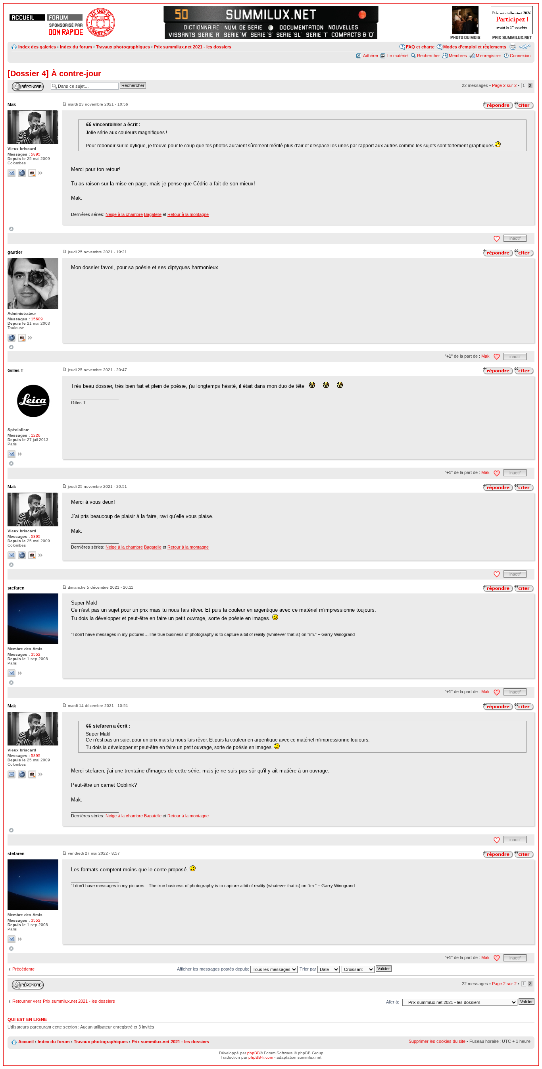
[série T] (317, 34)
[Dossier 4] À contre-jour (54, 73)
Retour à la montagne (188, 214)
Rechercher (428, 55)
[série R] (209, 34)
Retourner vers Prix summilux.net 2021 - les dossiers (63, 1001)
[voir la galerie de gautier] (22, 338)
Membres (458, 55)
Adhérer (371, 55)
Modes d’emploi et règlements (474, 46)
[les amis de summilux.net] (65, 25)
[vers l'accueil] (271, 13)
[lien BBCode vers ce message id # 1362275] (40, 556)
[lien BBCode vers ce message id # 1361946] (40, 173)
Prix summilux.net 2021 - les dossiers (192, 46)
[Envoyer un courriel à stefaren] (11, 673)
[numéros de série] (243, 27)
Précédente (23, 969)
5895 (35, 154)
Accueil (26, 1041)
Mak (12, 104)
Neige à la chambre (124, 214)
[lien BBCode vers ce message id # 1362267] (30, 338)
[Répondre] (28, 87)
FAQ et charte (420, 46)
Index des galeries (37, 46)
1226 (35, 435)
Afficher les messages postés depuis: (213, 969)
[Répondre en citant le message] (524, 105)
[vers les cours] (184, 13)
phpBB (253, 1053)
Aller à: (392, 1002)
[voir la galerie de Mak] (32, 173)
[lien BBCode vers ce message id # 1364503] (40, 775)
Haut (11, 229)
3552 (35, 654)
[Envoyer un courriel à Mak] (11, 173)
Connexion (520, 55)
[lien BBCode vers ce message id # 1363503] (20, 674)
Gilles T (15, 370)
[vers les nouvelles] (344, 27)
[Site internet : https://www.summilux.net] (11, 338)
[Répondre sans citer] (498, 105)
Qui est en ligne (27, 1019)
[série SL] (289, 34)
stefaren (16, 588)
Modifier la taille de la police (524, 46)
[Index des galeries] (358, 13)
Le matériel (397, 55)
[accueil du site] (27, 17)
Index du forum (76, 46)
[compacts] (352, 34)
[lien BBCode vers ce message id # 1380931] (20, 940)
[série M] (235, 34)
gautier (15, 252)
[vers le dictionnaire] (200, 27)
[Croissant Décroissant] (367, 969)
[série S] (262, 34)
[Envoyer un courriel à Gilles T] (11, 454)
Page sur (504, 85)
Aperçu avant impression (512, 46)
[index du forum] (65, 17)
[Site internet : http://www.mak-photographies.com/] (22, 173)
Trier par (308, 969)
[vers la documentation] (301, 27)
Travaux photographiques (123, 46)
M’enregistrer (488, 55)
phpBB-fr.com (260, 1057)
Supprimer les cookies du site (437, 1041)
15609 (37, 319)
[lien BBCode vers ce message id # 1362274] (20, 455)
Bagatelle (152, 214)
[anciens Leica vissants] (181, 34)
